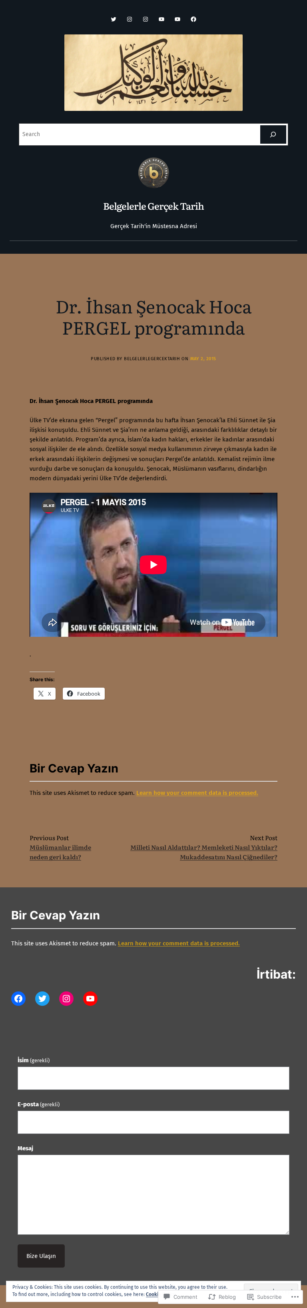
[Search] (273, 134)
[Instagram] (129, 19)
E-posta (39, 1104)
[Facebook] (193, 19)
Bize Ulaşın (41, 1256)
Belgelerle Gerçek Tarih (153, 206)
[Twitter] (113, 19)
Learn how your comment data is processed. (197, 792)
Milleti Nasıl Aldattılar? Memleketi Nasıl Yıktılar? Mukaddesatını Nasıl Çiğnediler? (203, 852)
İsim (34, 1060)
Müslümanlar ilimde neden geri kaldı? (60, 852)
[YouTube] (161, 19)
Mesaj (25, 1148)
